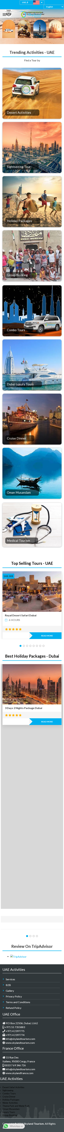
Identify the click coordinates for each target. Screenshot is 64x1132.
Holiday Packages (19, 221)
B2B (8, 984)
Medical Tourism (18, 540)
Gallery (10, 990)
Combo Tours (16, 330)
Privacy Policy (14, 996)
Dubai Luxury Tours (20, 384)
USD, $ (25, 2)
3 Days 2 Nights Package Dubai (23, 707)
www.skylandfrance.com (19, 1073)
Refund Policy (13, 1007)
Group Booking (17, 275)
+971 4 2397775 (14, 1030)
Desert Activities (19, 112)
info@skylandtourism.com (20, 1038)
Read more (47, 635)
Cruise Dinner (16, 438)
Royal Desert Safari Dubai (20, 615)
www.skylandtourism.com (20, 1042)
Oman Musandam (19, 492)
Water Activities (10, 1102)
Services (10, 979)
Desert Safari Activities (13, 1087)
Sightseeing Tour (19, 167)
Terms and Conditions (18, 1002)
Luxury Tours (8, 1112)
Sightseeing (7, 1090)
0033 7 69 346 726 (15, 1065)
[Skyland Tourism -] (30, 14)
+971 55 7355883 (14, 1027)
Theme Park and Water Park (16, 1106)
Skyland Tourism (34, 1123)
